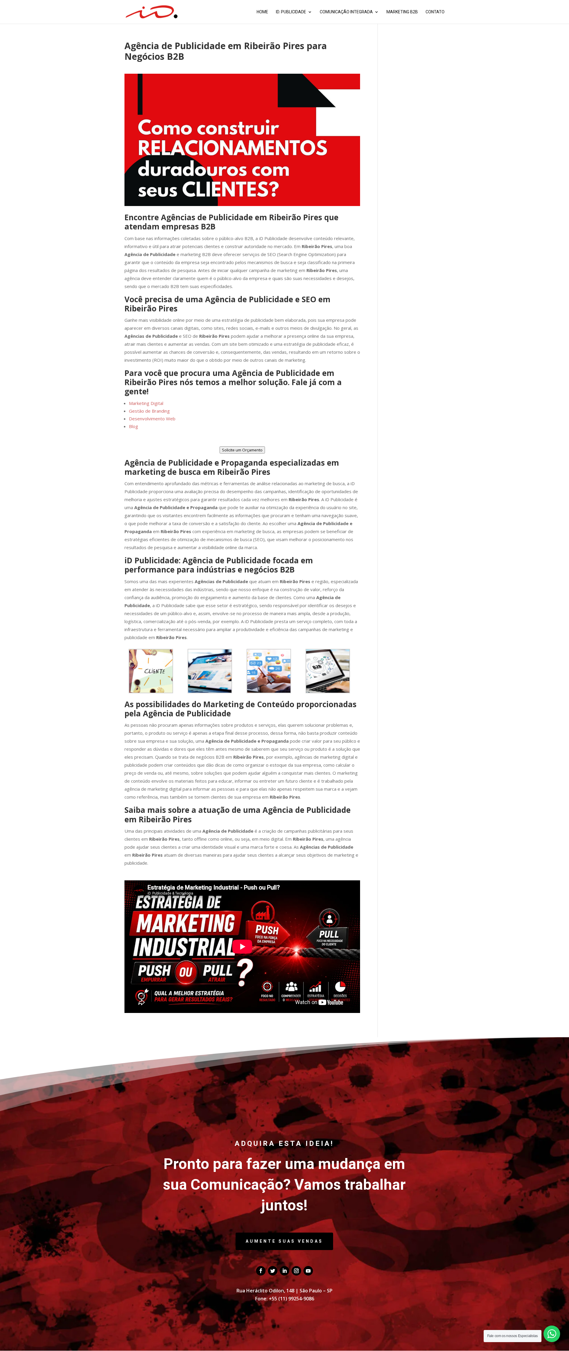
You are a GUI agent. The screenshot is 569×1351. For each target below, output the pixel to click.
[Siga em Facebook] (261, 1271)
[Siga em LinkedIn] (284, 1271)
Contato (435, 12)
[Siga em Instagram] (296, 1271)
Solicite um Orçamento (242, 450)
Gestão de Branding (149, 411)
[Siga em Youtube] (308, 1271)
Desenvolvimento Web (152, 419)
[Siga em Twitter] (272, 1271)
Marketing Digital (146, 403)
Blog (133, 426)
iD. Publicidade (291, 12)
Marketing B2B (402, 12)
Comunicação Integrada (346, 12)
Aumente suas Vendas (284, 1241)
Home (262, 12)
